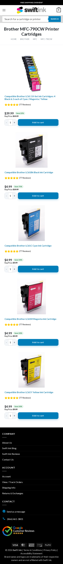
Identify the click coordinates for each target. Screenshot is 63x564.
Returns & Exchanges (12, 493)
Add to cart (38, 122)
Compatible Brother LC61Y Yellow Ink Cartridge (29, 392)
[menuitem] (31, 2)
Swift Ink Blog (9, 448)
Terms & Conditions (32, 550)
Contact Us (8, 459)
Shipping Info (8, 487)
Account (6, 476)
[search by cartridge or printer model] (31, 19)
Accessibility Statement (31, 553)
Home (14, 39)
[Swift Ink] (31, 10)
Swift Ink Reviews (11, 453)
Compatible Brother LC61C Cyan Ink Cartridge (28, 245)
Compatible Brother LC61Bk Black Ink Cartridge (29, 172)
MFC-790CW (46, 39)
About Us (7, 442)
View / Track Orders (12, 482)
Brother (24, 39)
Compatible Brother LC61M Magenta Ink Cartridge (30, 319)
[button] (4, 10)
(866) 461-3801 (15, 519)
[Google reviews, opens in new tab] (18, 530)
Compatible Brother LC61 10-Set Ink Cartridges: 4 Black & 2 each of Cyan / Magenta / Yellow (30, 97)
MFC (35, 39)
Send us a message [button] (16, 511)
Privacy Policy (50, 550)
